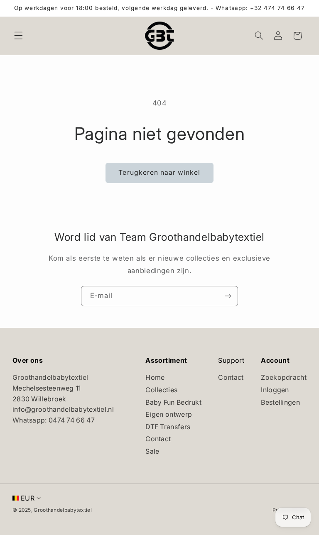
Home (154, 377)
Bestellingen (280, 402)
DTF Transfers (167, 427)
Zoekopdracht (284, 377)
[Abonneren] (228, 296)
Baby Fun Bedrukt (173, 402)
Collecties (161, 390)
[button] (18, 35)
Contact (158, 439)
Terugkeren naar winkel (159, 172)
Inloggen (275, 390)
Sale (152, 451)
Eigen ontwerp (168, 414)
